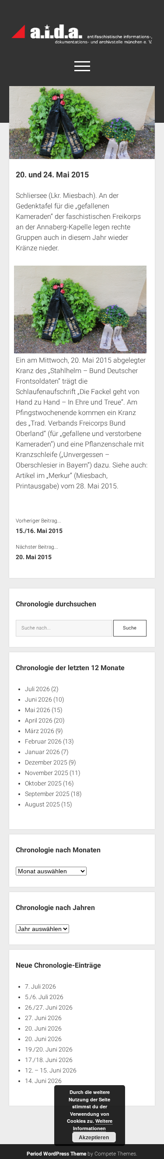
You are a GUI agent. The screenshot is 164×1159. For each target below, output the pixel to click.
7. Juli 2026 (40, 986)
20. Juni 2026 (43, 1028)
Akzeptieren (94, 1137)
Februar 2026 (43, 741)
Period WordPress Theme (56, 1154)
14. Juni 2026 (43, 1080)
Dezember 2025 (46, 762)
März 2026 (39, 730)
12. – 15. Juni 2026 (51, 1070)
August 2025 (42, 804)
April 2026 (38, 720)
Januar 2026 (42, 751)
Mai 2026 (37, 709)
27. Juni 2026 (43, 1017)
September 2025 (47, 793)
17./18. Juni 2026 (49, 1059)
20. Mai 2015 (34, 557)
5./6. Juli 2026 (44, 996)
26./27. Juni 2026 (49, 1007)
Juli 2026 (37, 688)
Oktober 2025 (43, 783)
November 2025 (46, 772)
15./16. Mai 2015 (39, 530)
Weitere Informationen (92, 1124)
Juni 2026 (38, 699)
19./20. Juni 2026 (49, 1049)
